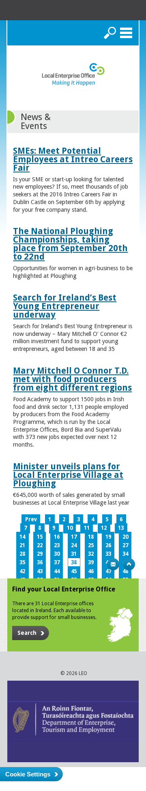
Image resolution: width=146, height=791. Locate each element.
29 (40, 554)
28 (22, 554)
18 (91, 537)
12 (104, 528)
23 (57, 545)
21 (22, 545)
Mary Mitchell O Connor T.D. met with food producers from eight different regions (72, 379)
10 (70, 528)
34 (125, 554)
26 (108, 545)
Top (129, 564)
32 (91, 554)
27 (125, 545)
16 (57, 537)
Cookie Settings (27, 774)
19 (108, 537)
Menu (126, 33)
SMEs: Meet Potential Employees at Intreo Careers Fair (73, 159)
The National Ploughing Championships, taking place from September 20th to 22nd (70, 244)
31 (74, 554)
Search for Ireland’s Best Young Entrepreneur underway (64, 306)
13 (121, 528)
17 (74, 537)
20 (125, 537)
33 (108, 554)
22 (40, 545)
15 (40, 537)
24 (74, 545)
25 (91, 545)
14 (22, 537)
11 (87, 528)
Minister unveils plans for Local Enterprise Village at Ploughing (68, 474)
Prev (31, 519)
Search (110, 33)
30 (57, 554)
